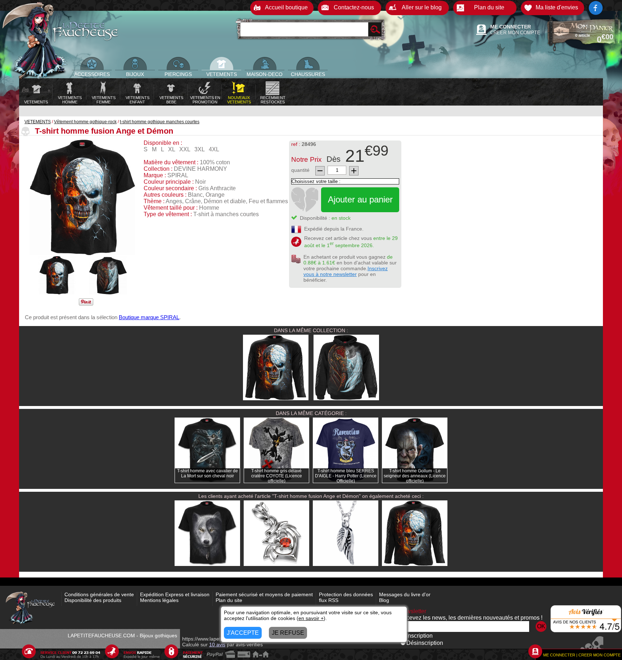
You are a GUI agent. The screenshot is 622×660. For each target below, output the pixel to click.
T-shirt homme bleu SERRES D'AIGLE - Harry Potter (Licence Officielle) (346, 475)
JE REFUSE (288, 633)
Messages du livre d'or (405, 594)
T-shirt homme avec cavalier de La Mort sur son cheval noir (207, 473)
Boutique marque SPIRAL (149, 317)
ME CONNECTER (510, 27)
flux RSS (328, 600)
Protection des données (346, 594)
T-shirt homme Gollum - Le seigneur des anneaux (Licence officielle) (415, 475)
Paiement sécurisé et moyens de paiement (264, 594)
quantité (300, 170)
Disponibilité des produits (92, 600)
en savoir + (311, 618)
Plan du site (229, 600)
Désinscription (424, 643)
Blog (384, 600)
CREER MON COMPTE (515, 32)
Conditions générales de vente (99, 594)
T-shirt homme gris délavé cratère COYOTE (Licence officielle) (276, 475)
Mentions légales (159, 600)
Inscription (419, 636)
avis (217, 644)
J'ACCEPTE (243, 633)
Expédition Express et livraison (174, 594)
